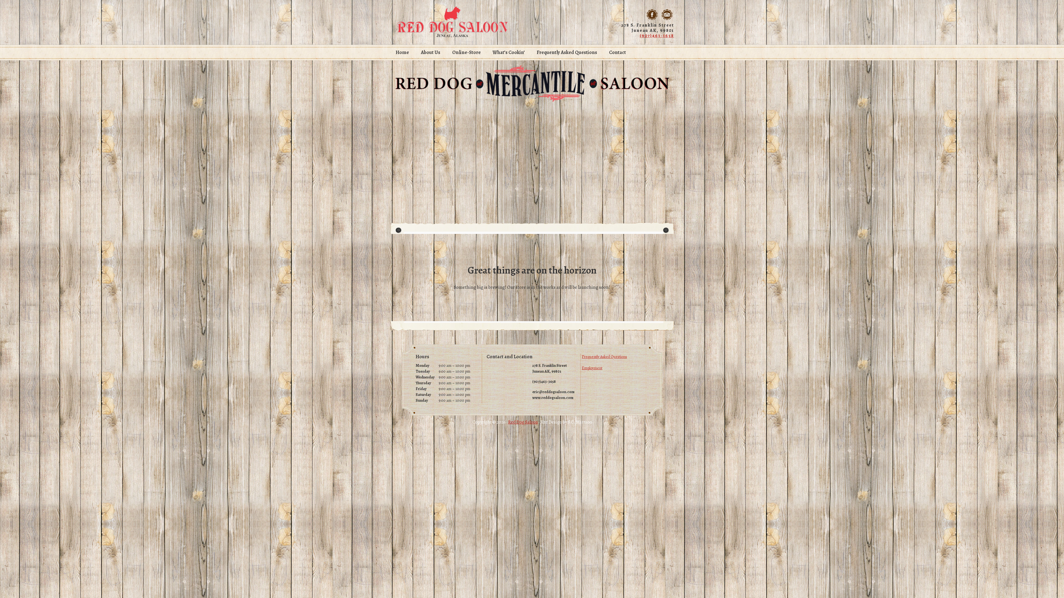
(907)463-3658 (657, 36)
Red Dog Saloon (452, 22)
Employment (592, 368)
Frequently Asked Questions (604, 356)
